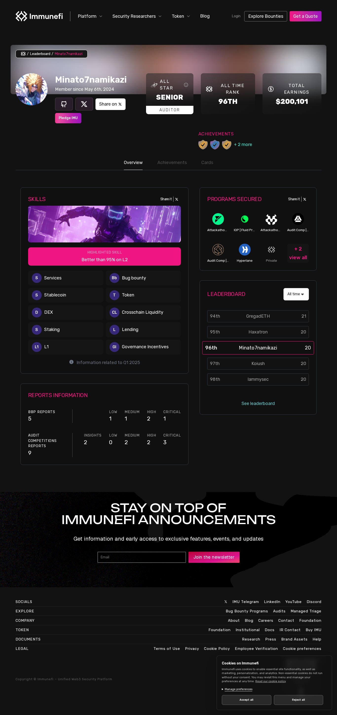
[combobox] (296, 294)
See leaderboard (258, 403)
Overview (133, 162)
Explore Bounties (265, 16)
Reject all (298, 699)
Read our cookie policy (270, 681)
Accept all (246, 699)
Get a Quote (305, 16)
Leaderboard (40, 54)
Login (236, 16)
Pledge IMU (68, 118)
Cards (207, 162)
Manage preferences (238, 689)
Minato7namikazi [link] (68, 54)
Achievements (172, 162)
